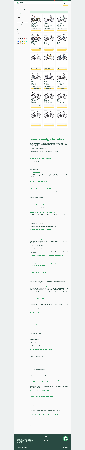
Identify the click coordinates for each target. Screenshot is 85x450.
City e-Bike (37, 153)
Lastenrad (25, 5)
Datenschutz (21, 447)
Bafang (45, 148)
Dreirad (21, 5)
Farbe (18, 37)
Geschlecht (19, 13)
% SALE (28, 5)
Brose (42, 148)
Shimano (40, 148)
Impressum (18, 447)
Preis (18, 19)
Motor (18, 27)
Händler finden (65, 5)
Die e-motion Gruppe (46, 440)
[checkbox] (17, 16)
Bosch (38, 148)
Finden (66, 2)
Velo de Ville (31, 425)
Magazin (61, 5)
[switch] (17, 9)
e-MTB (44, 153)
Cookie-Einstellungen (26, 447)
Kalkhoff (31, 427)
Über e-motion (45, 437)
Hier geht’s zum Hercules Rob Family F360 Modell (35, 169)
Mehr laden (49, 133)
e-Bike (18, 5)
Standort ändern (65, 11)
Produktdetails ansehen (36, 30)
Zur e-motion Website (65, 447)
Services (58, 5)
